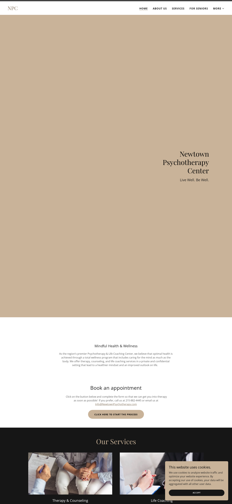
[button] (218, 8)
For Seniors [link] (199, 8)
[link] (13, 9)
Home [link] (143, 8)
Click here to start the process (116, 414)
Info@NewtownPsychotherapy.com (116, 404)
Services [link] (178, 8)
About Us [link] (160, 8)
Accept (197, 492)
